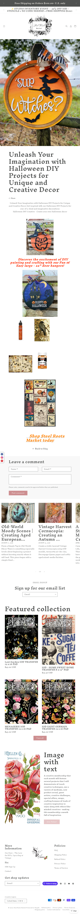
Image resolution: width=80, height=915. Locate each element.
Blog (6, 862)
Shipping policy (40, 910)
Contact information (53, 910)
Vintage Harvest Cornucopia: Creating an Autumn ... (55, 533)
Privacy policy (57, 908)
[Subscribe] (55, 594)
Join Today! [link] (52, 822)
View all (40, 738)
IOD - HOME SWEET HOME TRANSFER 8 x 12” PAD (58, 668)
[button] (4, 26)
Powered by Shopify (33, 907)
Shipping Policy (60, 855)
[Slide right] (44, 571)
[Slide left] (36, 571)
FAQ (56, 850)
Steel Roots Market (20, 907)
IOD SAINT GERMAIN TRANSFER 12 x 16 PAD (55, 728)
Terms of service (69, 908)
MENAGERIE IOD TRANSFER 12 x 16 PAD (18, 728)
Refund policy (46, 908)
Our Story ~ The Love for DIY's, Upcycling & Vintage (14, 856)
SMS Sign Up (10, 866)
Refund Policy (60, 859)
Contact (8, 871)
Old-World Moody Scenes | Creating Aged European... (17, 533)
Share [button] (13, 198)
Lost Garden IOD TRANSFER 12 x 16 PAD (21, 663)
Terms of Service (61, 868)
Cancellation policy (68, 910)
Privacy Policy (60, 863)
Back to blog (41, 448)
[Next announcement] (76, 3)
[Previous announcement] (4, 3)
